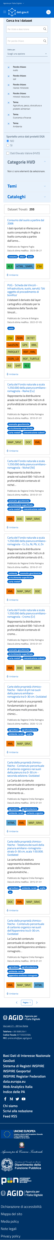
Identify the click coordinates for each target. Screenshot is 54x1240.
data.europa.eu (14, 1081)
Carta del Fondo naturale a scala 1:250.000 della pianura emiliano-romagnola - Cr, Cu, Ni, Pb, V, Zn (27, 540)
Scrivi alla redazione (18, 1111)
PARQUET (13, 352)
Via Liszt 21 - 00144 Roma (15, 1026)
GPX (24, 345)
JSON (20, 338)
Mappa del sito (11, 1214)
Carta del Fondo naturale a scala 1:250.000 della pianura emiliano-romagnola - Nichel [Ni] (27, 464)
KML (34, 345)
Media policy (10, 1221)
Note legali (8, 1228)
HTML (11, 823)
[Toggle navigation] (4, 12)
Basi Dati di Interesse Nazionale (26, 1055)
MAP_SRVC (15, 442)
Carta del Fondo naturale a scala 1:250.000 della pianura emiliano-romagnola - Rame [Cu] (27, 387)
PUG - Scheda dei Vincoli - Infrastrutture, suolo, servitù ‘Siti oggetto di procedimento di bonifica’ (26, 290)
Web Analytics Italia (18, 1086)
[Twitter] (17, 1098)
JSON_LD (13, 359)
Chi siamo (10, 1105)
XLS (10, 266)
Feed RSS (10, 1116)
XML (37, 442)
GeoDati (9, 1060)
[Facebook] (5, 1098)
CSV (39, 266)
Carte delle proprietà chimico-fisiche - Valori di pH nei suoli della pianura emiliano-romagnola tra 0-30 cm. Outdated (27, 691)
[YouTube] (23, 1098)
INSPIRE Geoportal (17, 1071)
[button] (14, 3)
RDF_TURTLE (31, 359)
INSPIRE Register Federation (24, 1076)
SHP (17, 365)
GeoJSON (13, 345)
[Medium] (11, 1098)
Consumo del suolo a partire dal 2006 (25, 222)
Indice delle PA (14, 1091)
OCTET (31, 338)
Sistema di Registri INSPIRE (23, 1066)
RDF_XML (29, 352)
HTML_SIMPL (24, 266)
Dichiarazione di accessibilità (21, 1206)
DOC (28, 442)
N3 (9, 365)
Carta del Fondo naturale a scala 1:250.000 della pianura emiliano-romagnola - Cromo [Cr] (27, 613)
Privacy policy (10, 1236)
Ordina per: (11, 49)
